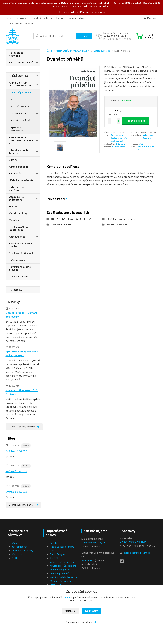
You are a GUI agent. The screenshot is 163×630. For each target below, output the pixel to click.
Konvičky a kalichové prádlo (20, 245)
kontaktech (72, 12)
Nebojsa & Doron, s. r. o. (149, 137)
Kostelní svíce (17, 236)
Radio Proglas (57, 554)
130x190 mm (118, 146)
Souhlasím (91, 611)
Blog (27, 23)
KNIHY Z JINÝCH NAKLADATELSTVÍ (20, 84)
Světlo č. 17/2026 (16, 471)
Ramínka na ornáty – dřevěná (21, 268)
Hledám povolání (59, 573)
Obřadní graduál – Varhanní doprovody (22, 314)
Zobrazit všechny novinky (22, 426)
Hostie (13, 206)
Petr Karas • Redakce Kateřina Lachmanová (119, 138)
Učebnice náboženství (21, 180)
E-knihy (13, 159)
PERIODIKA (15, 290)
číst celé (20, 340)
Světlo (26, 445)
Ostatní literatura (117, 224)
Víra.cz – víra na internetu (63, 562)
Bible (13, 99)
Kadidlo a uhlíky (18, 213)
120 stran (121, 144)
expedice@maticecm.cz (137, 552)
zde (95, 622)
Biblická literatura (20, 106)
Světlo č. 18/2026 (16, 451)
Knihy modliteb (19, 113)
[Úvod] (18, 36)
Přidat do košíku (135, 121)
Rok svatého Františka (16, 54)
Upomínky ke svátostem (16, 198)
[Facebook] (123, 562)
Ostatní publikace (21, 92)
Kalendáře (15, 173)
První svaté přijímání (21, 253)
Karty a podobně (18, 166)
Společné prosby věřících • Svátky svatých (22, 353)
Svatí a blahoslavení (21, 62)
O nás (9, 18)
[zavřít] (159, 3)
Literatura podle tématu (18, 152)
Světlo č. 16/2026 (16, 492)
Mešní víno (15, 220)
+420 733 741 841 (114, 36)
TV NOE (54, 558)
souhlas (67, 597)
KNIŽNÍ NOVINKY (18, 75)
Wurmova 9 (88, 560)
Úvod (49, 51)
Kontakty (60, 18)
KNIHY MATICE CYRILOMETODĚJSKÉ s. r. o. (21, 140)
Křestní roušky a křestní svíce (18, 228)
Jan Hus (54, 543)
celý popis (109, 89)
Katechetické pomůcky (16, 189)
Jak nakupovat (22, 18)
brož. (140, 144)
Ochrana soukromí (77, 18)
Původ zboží (56, 199)
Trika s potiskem (18, 276)
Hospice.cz (55, 584)
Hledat (84, 36)
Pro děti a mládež (20, 120)
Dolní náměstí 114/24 (93, 542)
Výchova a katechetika (17, 129)
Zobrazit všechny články (21, 504)
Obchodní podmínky (42, 18)
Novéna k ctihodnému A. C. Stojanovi (22, 392)
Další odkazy (13, 23)
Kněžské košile (17, 260)
